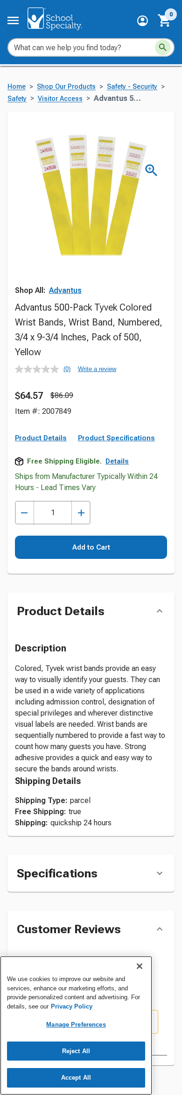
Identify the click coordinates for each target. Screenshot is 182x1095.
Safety (17, 99)
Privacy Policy (71, 1006)
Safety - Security (132, 87)
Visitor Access (60, 99)
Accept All (76, 1077)
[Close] (139, 966)
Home (16, 87)
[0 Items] (164, 20)
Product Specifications (116, 438)
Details (117, 461)
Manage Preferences (75, 1024)
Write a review (97, 368)
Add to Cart (91, 547)
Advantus (65, 290)
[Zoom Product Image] (151, 170)
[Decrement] (24, 512)
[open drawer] (13, 20)
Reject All (76, 1051)
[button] (142, 20)
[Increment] (81, 512)
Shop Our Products (66, 87)
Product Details (41, 438)
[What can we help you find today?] (163, 47)
